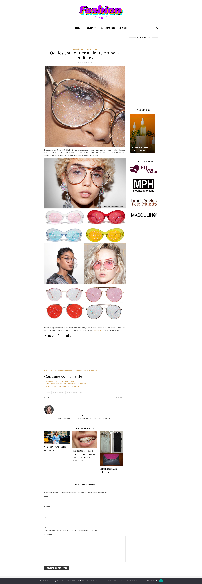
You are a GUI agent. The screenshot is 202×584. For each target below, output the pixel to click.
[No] (199, 581)
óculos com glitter (58, 392)
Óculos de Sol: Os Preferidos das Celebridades (63, 386)
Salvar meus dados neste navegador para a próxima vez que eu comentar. (71, 530)
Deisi (49, 397)
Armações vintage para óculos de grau (60, 381)
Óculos (93, 49)
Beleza (90, 28)
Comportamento (107, 28)
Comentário (48, 534)
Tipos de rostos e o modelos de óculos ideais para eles (66, 384)
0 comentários (121, 397)
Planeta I (97, 330)
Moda (78, 28)
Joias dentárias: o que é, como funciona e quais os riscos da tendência (83, 454)
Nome (47, 496)
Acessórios (78, 49)
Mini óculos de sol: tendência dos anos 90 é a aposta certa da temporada (70, 371)
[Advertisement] (85, 41)
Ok (161, 581)
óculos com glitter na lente (75, 392)
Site (45, 517)
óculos (48, 392)
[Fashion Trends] (101, 12)
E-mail (47, 507)
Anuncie (123, 28)
